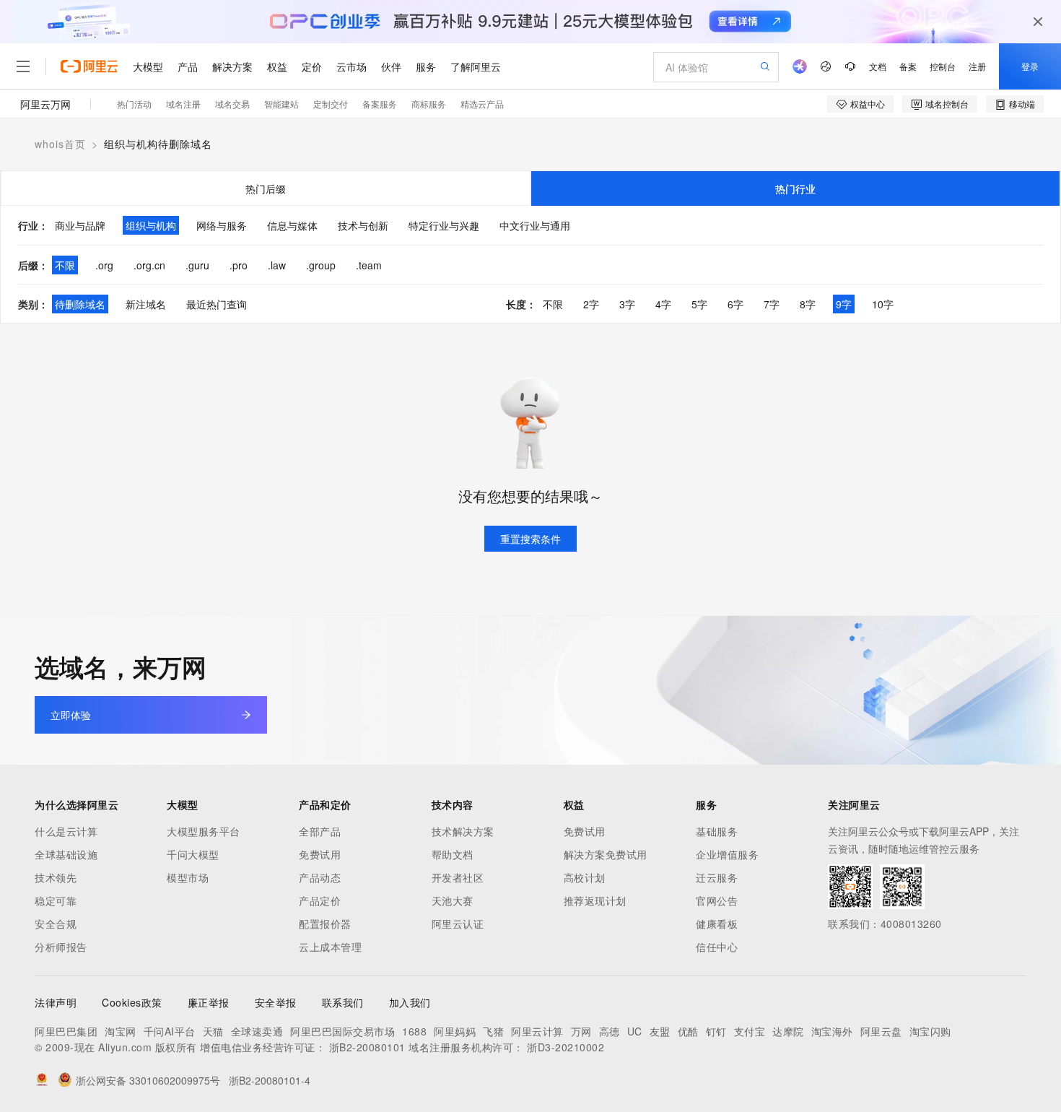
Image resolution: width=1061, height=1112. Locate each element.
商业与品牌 (80, 225)
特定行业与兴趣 (444, 225)
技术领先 (56, 877)
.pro (239, 265)
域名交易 (232, 103)
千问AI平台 (170, 1031)
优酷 (688, 1031)
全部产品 (320, 831)
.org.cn (149, 265)
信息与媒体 (292, 225)
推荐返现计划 (595, 900)
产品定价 (320, 900)
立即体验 (71, 715)
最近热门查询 (216, 304)
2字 (591, 304)
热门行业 (795, 188)
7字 (772, 304)
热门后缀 (265, 188)
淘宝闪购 (930, 1031)
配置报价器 (325, 923)
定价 (312, 66)
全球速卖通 (257, 1031)
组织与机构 (151, 225)
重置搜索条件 (530, 538)
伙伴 (391, 66)
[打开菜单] (23, 66)
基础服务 (717, 831)
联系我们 (343, 1002)
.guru (197, 265)
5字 (699, 304)
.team (369, 265)
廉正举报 (209, 1002)
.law (277, 265)
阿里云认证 (458, 923)
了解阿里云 (475, 66)
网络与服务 (221, 225)
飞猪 (493, 1031)
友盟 (660, 1031)
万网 (581, 1031)
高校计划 (585, 877)
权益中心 (867, 103)
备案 (908, 66)
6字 (735, 304)
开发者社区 (458, 877)
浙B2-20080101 (367, 1047)
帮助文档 (452, 854)
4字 (663, 304)
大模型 (148, 66)
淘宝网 (120, 1031)
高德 (609, 1031)
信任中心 (717, 946)
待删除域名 (80, 304)
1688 (414, 1031)
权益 (277, 66)
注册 (977, 66)
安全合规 (56, 923)
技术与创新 (363, 225)
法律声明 (56, 1002)
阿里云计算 (537, 1031)
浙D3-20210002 (565, 1047)
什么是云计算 (66, 831)
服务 (426, 66)
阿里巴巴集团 (66, 1031)
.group (321, 265)
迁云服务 (717, 877)
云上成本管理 (330, 946)
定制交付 (330, 103)
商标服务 (428, 103)
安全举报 (276, 1002)
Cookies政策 (132, 1002)
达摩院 (788, 1031)
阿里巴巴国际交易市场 (342, 1031)
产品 (188, 66)
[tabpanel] (530, 264)
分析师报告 (61, 946)
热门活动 (134, 103)
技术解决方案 (463, 831)
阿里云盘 (881, 1031)
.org (104, 265)
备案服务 (379, 103)
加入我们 (410, 1002)
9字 (844, 304)
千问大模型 (193, 854)
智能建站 (281, 103)
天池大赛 (452, 900)
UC (634, 1031)
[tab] (265, 188)
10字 (883, 304)
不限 (65, 265)
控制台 (943, 66)
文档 (877, 66)
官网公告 (717, 900)
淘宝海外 (832, 1031)
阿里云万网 (45, 104)
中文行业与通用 (534, 225)
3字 (627, 304)
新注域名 (146, 304)
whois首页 (60, 143)
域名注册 (183, 103)
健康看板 (717, 923)
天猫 (213, 1031)
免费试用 (320, 854)
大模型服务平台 (203, 831)
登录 (1030, 66)
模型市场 (188, 877)
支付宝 (750, 1031)
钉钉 (716, 1031)
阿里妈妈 (455, 1031)
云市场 (351, 66)
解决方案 (232, 66)
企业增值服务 (727, 854)
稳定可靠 (56, 900)
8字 (808, 304)
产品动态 (320, 877)
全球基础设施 (66, 854)
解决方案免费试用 (605, 854)
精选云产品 (482, 103)
